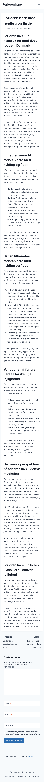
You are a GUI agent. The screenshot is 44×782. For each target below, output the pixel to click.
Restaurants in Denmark (15, 776)
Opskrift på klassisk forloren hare (10, 642)
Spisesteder (34, 776)
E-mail (8, 714)
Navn (8, 704)
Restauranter (28, 772)
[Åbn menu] (39, 4)
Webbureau (33, 756)
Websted (9, 725)
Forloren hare (10, 29)
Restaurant (15, 772)
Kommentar (10, 667)
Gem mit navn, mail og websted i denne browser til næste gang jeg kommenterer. (23, 733)
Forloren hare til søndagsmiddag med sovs (34, 642)
